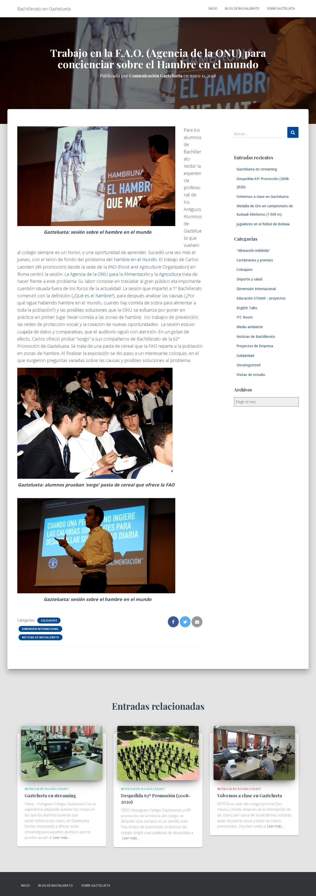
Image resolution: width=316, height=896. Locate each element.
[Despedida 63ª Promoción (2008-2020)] (158, 752)
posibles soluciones (87, 310)
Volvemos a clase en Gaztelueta (263, 196)
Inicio (213, 8)
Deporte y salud (249, 279)
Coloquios (49, 620)
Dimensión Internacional (40, 629)
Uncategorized (248, 365)
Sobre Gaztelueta (281, 8)
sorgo (83, 339)
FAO (112, 267)
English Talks (247, 307)
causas (176, 296)
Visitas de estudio (251, 374)
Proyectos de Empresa (255, 346)
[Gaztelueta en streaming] (61, 752)
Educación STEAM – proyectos (261, 298)
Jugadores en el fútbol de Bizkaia (263, 224)
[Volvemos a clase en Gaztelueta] (254, 752)
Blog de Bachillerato (242, 8)
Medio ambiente (250, 326)
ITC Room (245, 317)
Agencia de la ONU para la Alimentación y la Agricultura (125, 274)
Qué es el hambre (93, 296)
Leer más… (61, 837)
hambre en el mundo (135, 259)
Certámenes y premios (255, 260)
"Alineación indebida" (253, 250)
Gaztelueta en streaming (257, 169)
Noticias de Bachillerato (40, 637)
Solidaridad (245, 355)
